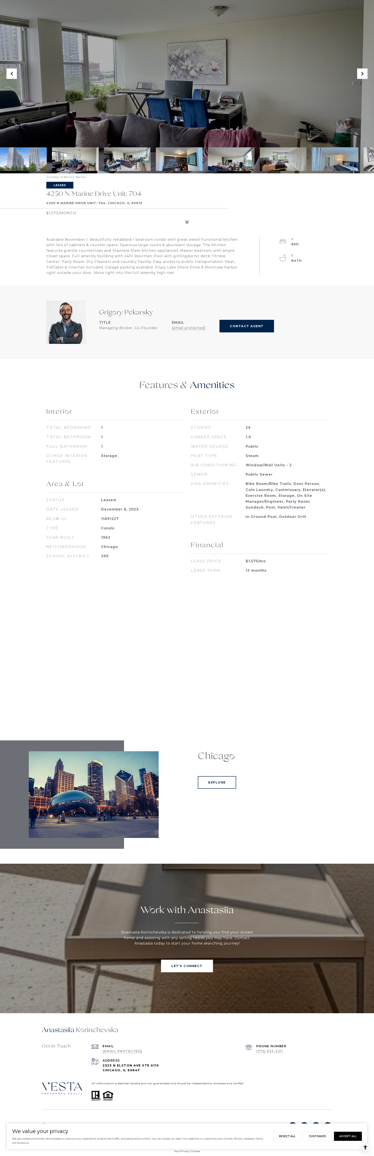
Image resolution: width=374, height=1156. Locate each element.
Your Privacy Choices (187, 1151)
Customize (317, 1136)
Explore (217, 782)
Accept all (347, 1136)
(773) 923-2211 (269, 1051)
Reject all (287, 1136)
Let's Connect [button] (187, 966)
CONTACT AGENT (247, 326)
